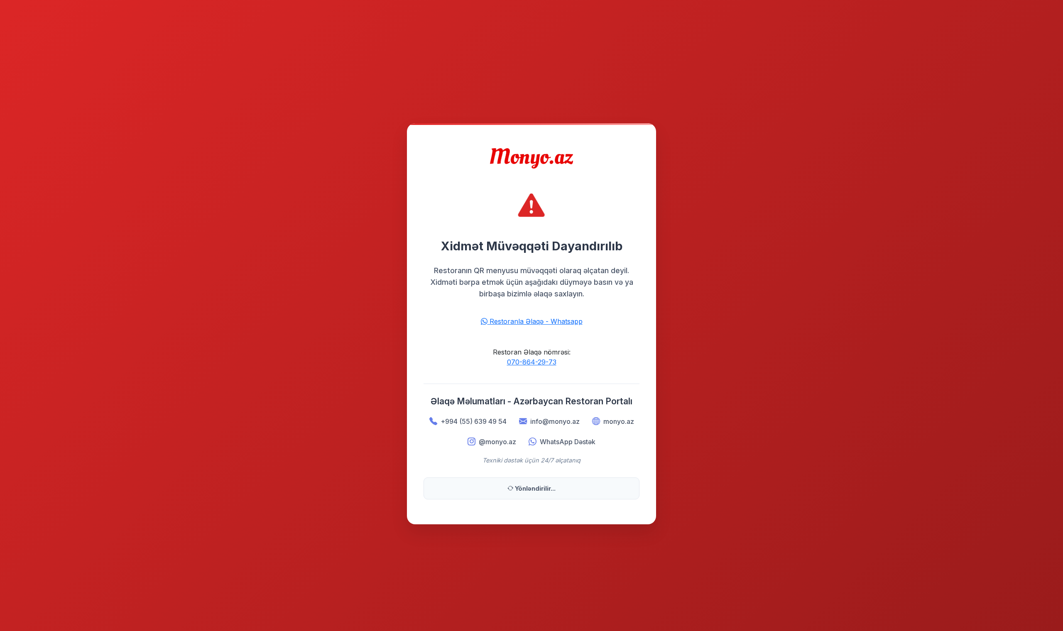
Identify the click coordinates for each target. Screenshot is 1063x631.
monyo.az (618, 421)
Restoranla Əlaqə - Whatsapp (535, 321)
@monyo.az (497, 442)
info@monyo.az (555, 421)
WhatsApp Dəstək (567, 442)
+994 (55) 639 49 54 (474, 421)
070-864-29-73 (531, 362)
